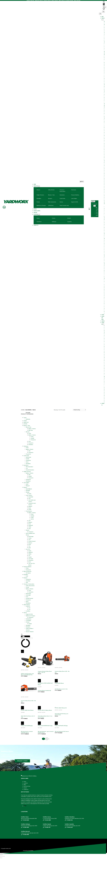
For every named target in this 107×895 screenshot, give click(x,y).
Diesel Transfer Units (64, 205)
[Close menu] (100, 14)
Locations (36, 214)
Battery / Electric (24, 669)
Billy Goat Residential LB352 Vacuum (62, 731)
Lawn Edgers (74, 198)
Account (95, 204)
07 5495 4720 (70, 820)
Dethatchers (51, 205)
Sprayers (50, 198)
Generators (62, 195)
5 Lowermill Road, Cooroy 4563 (50, 818)
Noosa (38, 218)
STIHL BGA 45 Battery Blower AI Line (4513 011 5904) (45, 716)
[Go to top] (1, 854)
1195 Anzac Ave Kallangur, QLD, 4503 (29, 825)
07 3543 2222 (70, 827)
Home (35, 184)
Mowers (38, 189)
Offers (35, 209)
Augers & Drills (74, 202)
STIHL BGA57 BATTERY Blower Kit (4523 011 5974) (61, 714)
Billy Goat (23, 727)
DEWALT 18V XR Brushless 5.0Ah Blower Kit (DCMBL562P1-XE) (27, 674)
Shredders (39, 198)
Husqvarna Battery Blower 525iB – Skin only (28, 701)
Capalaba (69, 221)
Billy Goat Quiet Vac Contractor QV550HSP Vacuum (27, 732)
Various (61, 202)
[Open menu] (103, 12)
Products (36, 186)
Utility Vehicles (51, 189)
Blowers (39, 686)
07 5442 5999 (48, 820)
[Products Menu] (39, 186)
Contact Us (36, 225)
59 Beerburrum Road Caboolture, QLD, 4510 (74, 818)
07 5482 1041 (47, 827)
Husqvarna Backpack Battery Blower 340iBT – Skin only (45, 672)
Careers (35, 212)
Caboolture (39, 221)
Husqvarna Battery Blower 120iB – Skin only (62, 672)
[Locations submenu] (103, 324)
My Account (97, 209)
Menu (82, 181)
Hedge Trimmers (40, 195)
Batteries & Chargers (41, 205)
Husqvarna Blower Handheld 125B (44, 690)
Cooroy (53, 218)
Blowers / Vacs (51, 195)
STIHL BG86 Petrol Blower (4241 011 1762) (28, 716)
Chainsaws (73, 189)
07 (23, 834)
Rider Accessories (52, 202)
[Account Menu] (94, 206)
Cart (97, 212)
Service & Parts (37, 210)
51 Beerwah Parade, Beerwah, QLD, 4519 (29, 833)
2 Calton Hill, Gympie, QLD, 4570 (50, 825)
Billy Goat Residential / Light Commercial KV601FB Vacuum (45, 732)
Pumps (38, 202)
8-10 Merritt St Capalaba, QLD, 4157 (72, 825)
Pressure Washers (75, 195)
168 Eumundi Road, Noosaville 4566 (29, 818)
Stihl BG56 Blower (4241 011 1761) (61, 689)
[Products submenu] (103, 20)
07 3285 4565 (26, 827)
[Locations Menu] (39, 214)
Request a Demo (22, 761)
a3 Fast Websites (30, 850)
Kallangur (54, 221)
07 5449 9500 (26, 820)
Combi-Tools (62, 198)
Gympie (69, 218)
